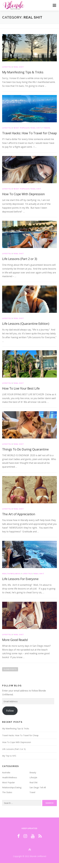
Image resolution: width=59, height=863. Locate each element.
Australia (6, 772)
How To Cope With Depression (23, 194)
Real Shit (19, 67)
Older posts (10, 669)
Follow (10, 710)
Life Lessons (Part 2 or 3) (19, 259)
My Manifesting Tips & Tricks (22, 72)
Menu (54, 5)
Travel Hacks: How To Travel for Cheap (29, 133)
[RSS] (40, 836)
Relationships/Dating (11, 787)
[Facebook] (18, 836)
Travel (46, 128)
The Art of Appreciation (18, 514)
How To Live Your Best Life (21, 388)
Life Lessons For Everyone (20, 579)
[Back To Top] (29, 850)
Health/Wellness (11, 573)
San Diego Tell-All (38, 787)
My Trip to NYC (9, 755)
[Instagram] (25, 836)
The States (7, 792)
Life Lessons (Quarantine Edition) (25, 323)
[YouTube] (33, 836)
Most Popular (21, 128)
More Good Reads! (15, 640)
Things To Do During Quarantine (25, 449)
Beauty (33, 772)
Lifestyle (7, 67)
